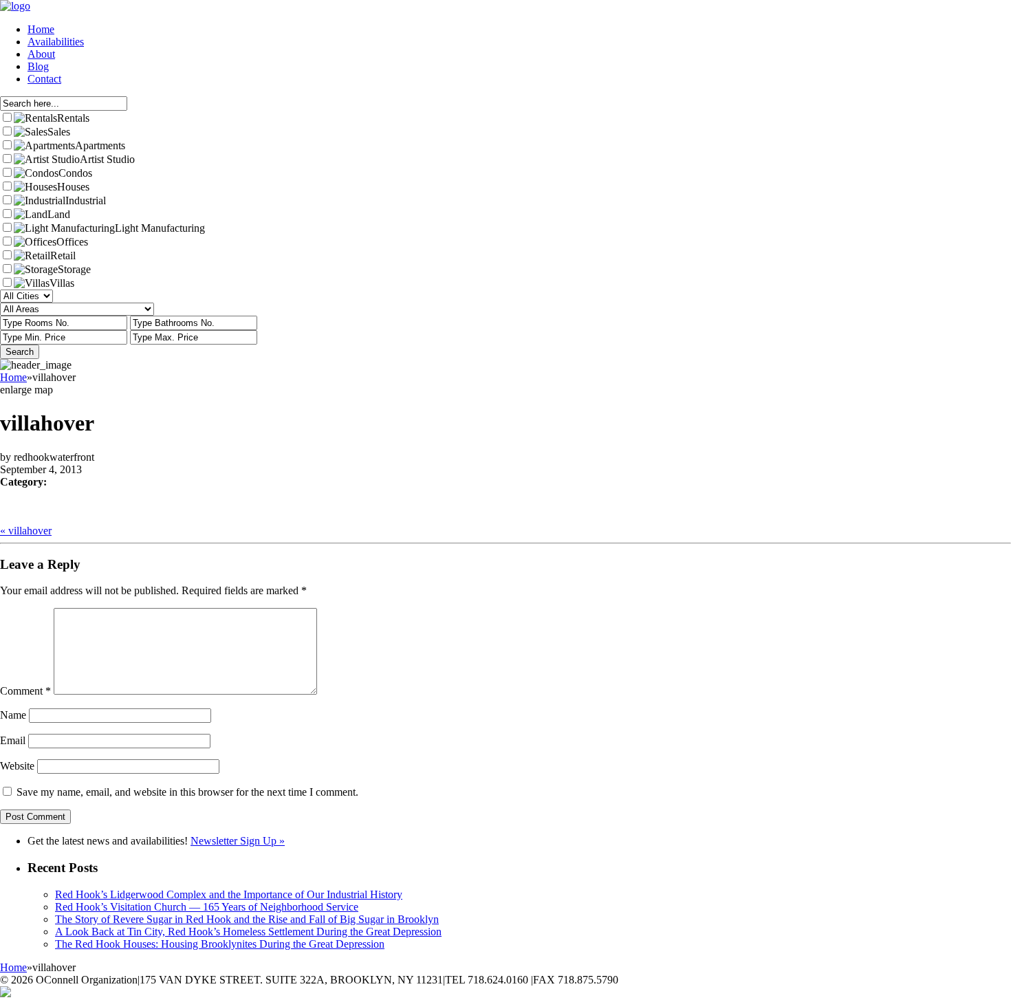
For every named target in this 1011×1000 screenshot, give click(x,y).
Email (12, 740)
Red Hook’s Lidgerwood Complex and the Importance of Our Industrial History (228, 894)
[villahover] (6, 507)
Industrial (85, 200)
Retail (63, 255)
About (41, 54)
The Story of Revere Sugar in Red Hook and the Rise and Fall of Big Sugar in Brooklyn (247, 919)
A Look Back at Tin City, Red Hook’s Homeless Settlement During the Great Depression (248, 931)
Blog (38, 66)
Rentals (73, 118)
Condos (75, 173)
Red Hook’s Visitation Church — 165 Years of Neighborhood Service (206, 907)
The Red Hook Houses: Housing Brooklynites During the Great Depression (219, 944)
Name (13, 715)
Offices (72, 242)
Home (41, 29)
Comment (25, 691)
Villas (62, 283)
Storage (74, 269)
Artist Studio (107, 159)
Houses (73, 187)
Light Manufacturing (160, 228)
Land (58, 214)
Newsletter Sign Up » (238, 841)
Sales (58, 132)
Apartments (100, 145)
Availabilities (56, 41)
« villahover (26, 530)
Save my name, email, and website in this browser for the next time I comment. (187, 792)
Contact (44, 79)
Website (17, 766)
